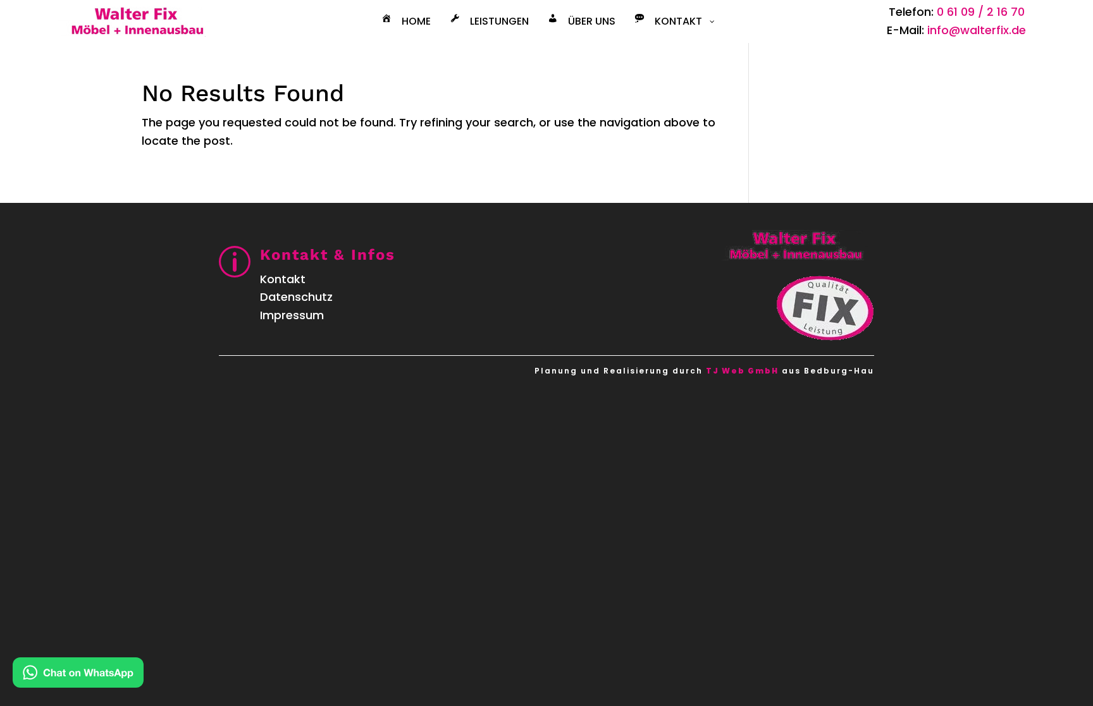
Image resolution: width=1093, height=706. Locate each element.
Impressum (292, 315)
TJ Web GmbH (742, 370)
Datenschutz (296, 297)
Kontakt (283, 279)
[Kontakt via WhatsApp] (78, 675)
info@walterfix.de (976, 30)
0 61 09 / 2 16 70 (981, 12)
